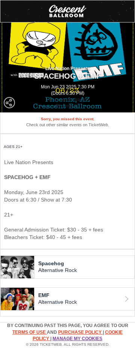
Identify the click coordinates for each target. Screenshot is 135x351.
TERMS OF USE (29, 332)
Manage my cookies (77, 338)
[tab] (67, 267)
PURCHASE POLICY (80, 332)
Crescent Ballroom (68, 99)
